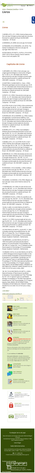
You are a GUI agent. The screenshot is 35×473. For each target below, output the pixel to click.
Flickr (25, 463)
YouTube (21, 463)
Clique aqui (17, 360)
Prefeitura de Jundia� (9, 461)
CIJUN (23, 470)
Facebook (12, 463)
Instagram (16, 463)
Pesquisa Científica (12, 9)
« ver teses (5, 291)
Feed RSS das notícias (8, 464)
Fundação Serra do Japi (7, 4)
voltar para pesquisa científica (11, 294)
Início (4, 9)
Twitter (9, 467)
